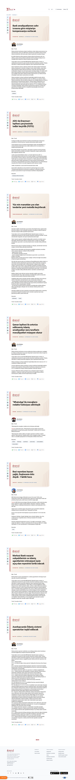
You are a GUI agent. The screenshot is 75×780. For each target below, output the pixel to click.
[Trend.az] (11, 9)
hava (13, 529)
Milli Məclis (14, 298)
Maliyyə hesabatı (50, 760)
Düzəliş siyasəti (49, 758)
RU (66, 777)
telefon (13, 441)
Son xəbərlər (37, 751)
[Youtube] (16, 773)
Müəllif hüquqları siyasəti (62, 755)
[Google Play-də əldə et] (64, 773)
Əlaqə (48, 755)
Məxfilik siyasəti (61, 753)
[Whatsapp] (8, 773)
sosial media (32, 441)
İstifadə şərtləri (61, 751)
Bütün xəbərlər (19, 45)
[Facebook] (11, 773)
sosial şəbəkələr (40, 441)
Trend (12, 428)
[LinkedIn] (21, 773)
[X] (13, 773)
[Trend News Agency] (10, 750)
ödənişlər (14, 93)
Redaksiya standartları (51, 756)
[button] (8, 17)
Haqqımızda (49, 751)
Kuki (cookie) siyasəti (62, 756)
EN (62, 777)
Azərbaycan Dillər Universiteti (17, 175)
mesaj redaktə (15, 444)
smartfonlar (25, 441)
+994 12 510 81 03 (10, 763)
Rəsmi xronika (37, 753)
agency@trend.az (10, 765)
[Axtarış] (49, 9)
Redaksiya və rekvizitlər (51, 753)
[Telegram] (18, 773)
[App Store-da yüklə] (54, 773)
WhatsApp (19, 441)
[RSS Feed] (23, 773)
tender (20, 298)
